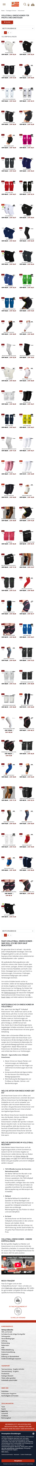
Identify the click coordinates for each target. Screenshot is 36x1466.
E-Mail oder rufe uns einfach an (15, 1288)
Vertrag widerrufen (7, 1330)
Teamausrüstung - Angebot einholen (12, 1369)
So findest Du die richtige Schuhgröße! (13, 1334)
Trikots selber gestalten (8, 1378)
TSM (15, 1159)
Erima (18, 1156)
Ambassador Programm (8, 1393)
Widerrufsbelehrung (7, 1350)
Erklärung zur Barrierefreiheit (10, 1356)
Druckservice (5, 1373)
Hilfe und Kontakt (6, 1332)
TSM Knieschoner (10, 993)
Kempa (23, 1156)
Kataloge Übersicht (7, 1376)
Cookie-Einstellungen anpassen (11, 1359)
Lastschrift (4, 1413)
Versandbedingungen (8, 1338)
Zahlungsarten (5, 1336)
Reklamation (5, 1345)
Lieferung (4, 1341)
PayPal (3, 1409)
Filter (7, 22)
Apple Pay (4, 1411)
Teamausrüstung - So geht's (10, 1371)
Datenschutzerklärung (8, 1352)
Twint (3, 1407)
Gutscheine (4, 1391)
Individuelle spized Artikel (9, 1380)
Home (3, 10)
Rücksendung (5, 1343)
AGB (2, 1347)
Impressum (4, 1354)
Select (8, 997)
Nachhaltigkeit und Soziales (9, 1396)
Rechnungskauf (6, 1418)
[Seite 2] (10, 32)
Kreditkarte (4, 1416)
